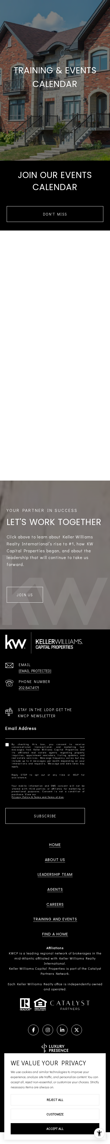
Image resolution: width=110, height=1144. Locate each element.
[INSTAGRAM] (47, 1030)
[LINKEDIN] (62, 1030)
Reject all (55, 1099)
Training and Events (55, 919)
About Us (55, 859)
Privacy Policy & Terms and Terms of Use (38, 797)
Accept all (55, 1128)
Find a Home (55, 934)
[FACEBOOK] (33, 1030)
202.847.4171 (29, 687)
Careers (55, 904)
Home (55, 844)
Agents (55, 889)
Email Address (21, 728)
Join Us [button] (25, 594)
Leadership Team (55, 874)
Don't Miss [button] (55, 214)
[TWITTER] (76, 1030)
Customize (55, 1114)
